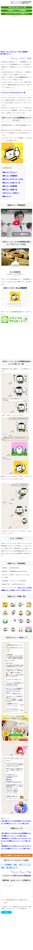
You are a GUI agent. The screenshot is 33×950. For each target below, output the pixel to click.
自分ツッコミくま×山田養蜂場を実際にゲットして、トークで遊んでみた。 (21, 2)
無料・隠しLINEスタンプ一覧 (16, 7)
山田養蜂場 (8, 864)
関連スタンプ (6, 196)
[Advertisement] (16, 33)
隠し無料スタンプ (5, 54)
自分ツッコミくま (24, 864)
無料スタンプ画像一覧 (9, 189)
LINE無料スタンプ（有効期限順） (16, 10)
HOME (2, 51)
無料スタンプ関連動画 (9, 176)
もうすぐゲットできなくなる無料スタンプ (16, 13)
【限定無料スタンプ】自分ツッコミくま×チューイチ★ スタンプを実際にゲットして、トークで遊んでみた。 (16, 841)
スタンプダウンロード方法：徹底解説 (17, 51)
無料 (15, 864)
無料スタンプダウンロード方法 (12, 179)
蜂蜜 (2, 867)
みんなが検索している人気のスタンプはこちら (16, 855)
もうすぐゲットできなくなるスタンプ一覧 (13, 92)
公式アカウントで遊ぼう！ (11, 193)
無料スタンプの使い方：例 (11, 182)
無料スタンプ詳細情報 (9, 186)
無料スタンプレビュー (9, 172)
